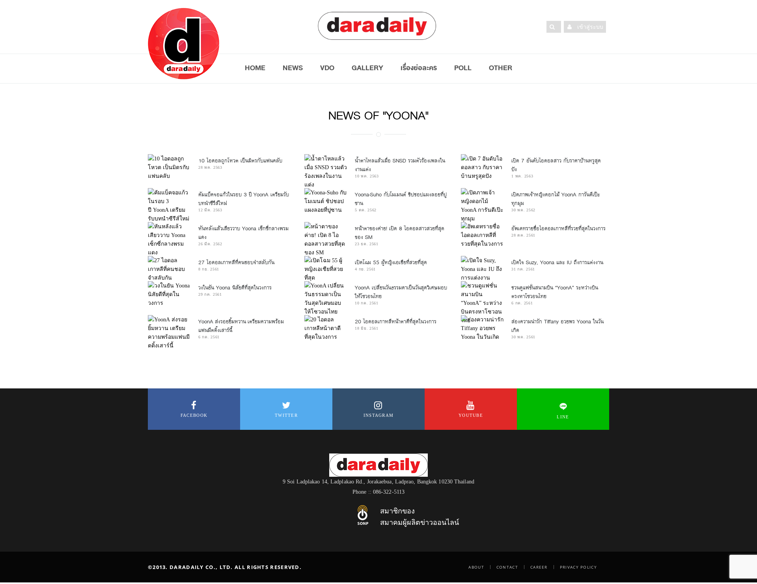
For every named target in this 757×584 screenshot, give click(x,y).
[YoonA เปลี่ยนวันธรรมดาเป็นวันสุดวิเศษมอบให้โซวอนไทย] (325, 298)
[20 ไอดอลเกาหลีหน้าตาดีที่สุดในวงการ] (325, 328)
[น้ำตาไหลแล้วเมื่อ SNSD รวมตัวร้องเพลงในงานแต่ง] (325, 171)
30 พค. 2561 (523, 337)
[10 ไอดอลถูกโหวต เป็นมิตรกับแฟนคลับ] (169, 167)
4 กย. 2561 (365, 269)
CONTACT (507, 567)
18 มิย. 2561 (366, 328)
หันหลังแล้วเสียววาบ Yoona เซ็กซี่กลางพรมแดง (243, 232)
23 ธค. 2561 (366, 244)
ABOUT (476, 567)
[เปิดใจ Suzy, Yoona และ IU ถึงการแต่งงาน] (482, 269)
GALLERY (367, 68)
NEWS (293, 68)
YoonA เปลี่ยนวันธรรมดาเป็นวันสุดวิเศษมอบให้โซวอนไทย (401, 292)
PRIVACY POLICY (578, 567)
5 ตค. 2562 (366, 210)
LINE (563, 416)
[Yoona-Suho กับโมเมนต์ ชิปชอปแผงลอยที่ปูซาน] (325, 201)
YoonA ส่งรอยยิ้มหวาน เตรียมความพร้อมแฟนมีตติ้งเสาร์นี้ (241, 325)
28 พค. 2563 (210, 167)
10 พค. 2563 (367, 176)
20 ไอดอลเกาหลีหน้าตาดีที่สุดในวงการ (395, 321)
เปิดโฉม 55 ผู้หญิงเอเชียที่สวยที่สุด (391, 262)
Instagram (379, 415)
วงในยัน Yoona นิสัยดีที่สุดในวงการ (235, 288)
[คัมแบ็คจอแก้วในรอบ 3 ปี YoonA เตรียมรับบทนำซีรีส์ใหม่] (169, 205)
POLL (463, 68)
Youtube (471, 415)
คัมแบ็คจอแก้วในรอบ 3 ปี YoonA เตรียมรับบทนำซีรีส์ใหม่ (243, 198)
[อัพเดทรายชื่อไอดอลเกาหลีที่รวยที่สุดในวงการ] (482, 235)
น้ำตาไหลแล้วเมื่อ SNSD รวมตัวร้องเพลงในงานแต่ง (400, 165)
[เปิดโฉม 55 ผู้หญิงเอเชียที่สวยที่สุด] (325, 269)
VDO (327, 68)
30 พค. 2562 (523, 210)
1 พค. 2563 (522, 176)
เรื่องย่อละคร (419, 68)
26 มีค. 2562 (210, 244)
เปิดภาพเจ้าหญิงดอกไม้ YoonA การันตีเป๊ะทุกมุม (555, 198)
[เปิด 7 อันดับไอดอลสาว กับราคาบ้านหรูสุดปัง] (482, 167)
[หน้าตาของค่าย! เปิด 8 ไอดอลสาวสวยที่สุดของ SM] (325, 239)
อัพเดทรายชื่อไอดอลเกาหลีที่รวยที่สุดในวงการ (558, 228)
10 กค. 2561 (366, 303)
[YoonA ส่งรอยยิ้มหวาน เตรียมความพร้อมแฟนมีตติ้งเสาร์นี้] (169, 332)
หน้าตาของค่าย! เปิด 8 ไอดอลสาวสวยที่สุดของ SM (399, 232)
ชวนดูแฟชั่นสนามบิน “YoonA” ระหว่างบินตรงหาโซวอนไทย (554, 292)
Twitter (286, 415)
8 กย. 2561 (208, 269)
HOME (255, 68)
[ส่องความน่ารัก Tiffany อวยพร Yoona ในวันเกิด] (482, 328)
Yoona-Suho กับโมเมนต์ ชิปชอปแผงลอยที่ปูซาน (401, 198)
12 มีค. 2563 (210, 210)
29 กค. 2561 (210, 294)
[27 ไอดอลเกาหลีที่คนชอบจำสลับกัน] (169, 269)
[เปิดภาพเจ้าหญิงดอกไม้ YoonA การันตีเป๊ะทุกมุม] (482, 205)
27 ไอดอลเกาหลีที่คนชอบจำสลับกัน (236, 262)
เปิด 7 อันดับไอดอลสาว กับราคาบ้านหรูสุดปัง (556, 165)
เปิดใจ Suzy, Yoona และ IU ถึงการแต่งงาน (558, 262)
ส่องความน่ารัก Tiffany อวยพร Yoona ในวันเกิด (557, 325)
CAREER (539, 567)
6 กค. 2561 (522, 303)
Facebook (194, 415)
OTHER (500, 68)
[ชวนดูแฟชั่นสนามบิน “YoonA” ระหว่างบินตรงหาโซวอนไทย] (482, 303)
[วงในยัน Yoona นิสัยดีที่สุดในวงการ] (169, 294)
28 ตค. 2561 (523, 235)
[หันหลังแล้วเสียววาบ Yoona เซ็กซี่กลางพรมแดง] (169, 239)
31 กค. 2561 (523, 269)
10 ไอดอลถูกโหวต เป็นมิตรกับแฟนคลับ (240, 161)
